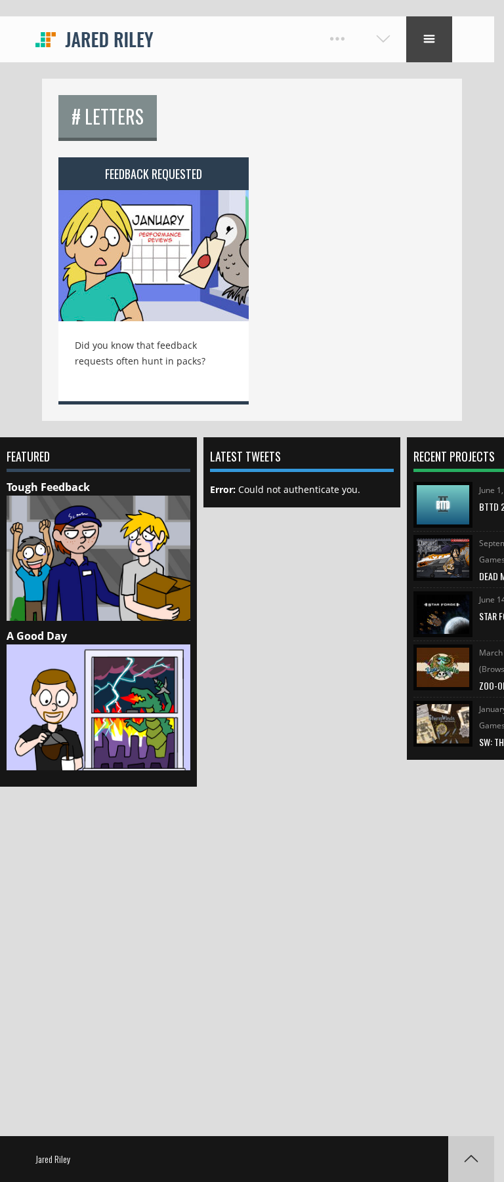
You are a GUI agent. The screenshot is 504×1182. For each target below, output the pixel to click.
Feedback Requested (153, 173)
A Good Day (37, 636)
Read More (153, 246)
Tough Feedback (48, 487)
